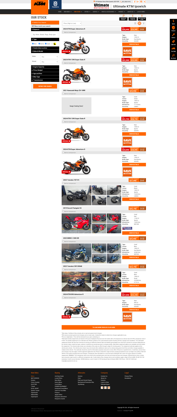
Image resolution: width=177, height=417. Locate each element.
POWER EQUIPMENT (61, 386)
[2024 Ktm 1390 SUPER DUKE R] (91, 134)
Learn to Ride (105, 382)
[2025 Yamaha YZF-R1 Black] (91, 195)
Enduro (33, 380)
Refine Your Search (39, 22)
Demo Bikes (58, 382)
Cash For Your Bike (60, 390)
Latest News (141, 12)
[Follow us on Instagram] (141, 1)
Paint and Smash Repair (85, 380)
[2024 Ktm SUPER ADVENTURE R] (91, 44)
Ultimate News (105, 384)
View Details (134, 44)
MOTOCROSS (35, 378)
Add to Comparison (70, 32)
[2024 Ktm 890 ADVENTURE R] (91, 310)
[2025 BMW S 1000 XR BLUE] (91, 253)
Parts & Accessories (108, 12)
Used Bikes (58, 384)
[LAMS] (55, 44)
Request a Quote (60, 399)
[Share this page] (144, 1)
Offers (87, 12)
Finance (120, 12)
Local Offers (58, 378)
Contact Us (104, 376)
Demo (42, 44)
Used (48, 44)
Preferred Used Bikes (61, 388)
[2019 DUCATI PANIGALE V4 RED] (91, 223)
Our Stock (77, 12)
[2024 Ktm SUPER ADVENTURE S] (91, 164)
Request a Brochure (61, 397)
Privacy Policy (129, 376)
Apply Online (58, 394)
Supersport (34, 397)
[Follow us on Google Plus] (138, 1)
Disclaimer (128, 378)
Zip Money (81, 384)
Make (34, 56)
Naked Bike (34, 394)
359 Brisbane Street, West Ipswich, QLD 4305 (107, 1)
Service (95, 12)
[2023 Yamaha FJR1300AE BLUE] (91, 281)
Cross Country (35, 382)
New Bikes (67, 12)
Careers (103, 380)
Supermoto (34, 392)
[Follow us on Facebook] (135, 1)
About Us (130, 12)
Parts (79, 378)
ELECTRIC (34, 384)
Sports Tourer (35, 390)
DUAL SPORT (35, 388)
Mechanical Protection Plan (86, 382)
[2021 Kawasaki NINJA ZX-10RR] (91, 106)
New (35, 44)
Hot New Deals (59, 376)
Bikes (32, 376)
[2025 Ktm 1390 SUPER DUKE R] (91, 75)
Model (34, 61)
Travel (33, 386)
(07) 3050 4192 (126, 1)
